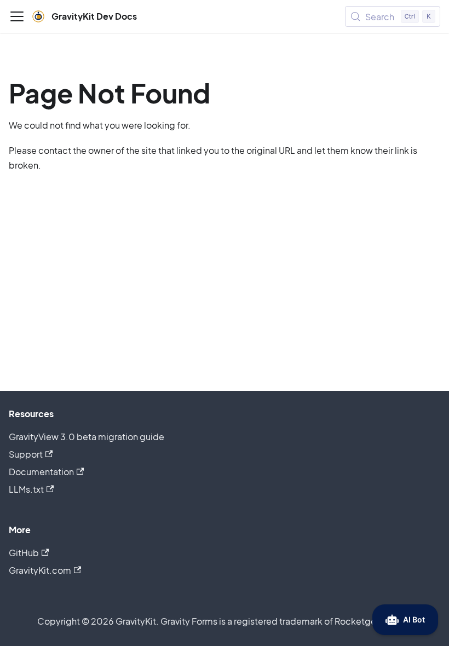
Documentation (41, 471)
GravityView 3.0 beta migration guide (86, 436)
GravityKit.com (40, 570)
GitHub (24, 552)
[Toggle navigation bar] (17, 16)
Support (26, 454)
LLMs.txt (26, 489)
